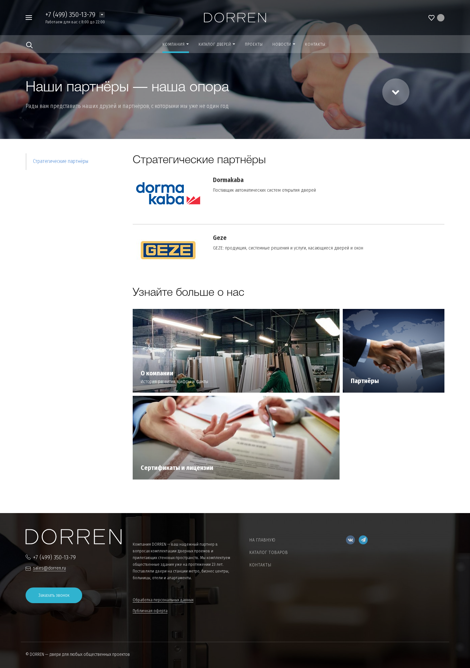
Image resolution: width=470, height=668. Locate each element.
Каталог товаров (268, 552)
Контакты (260, 565)
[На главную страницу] (235, 17)
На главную (262, 540)
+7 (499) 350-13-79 (70, 14)
